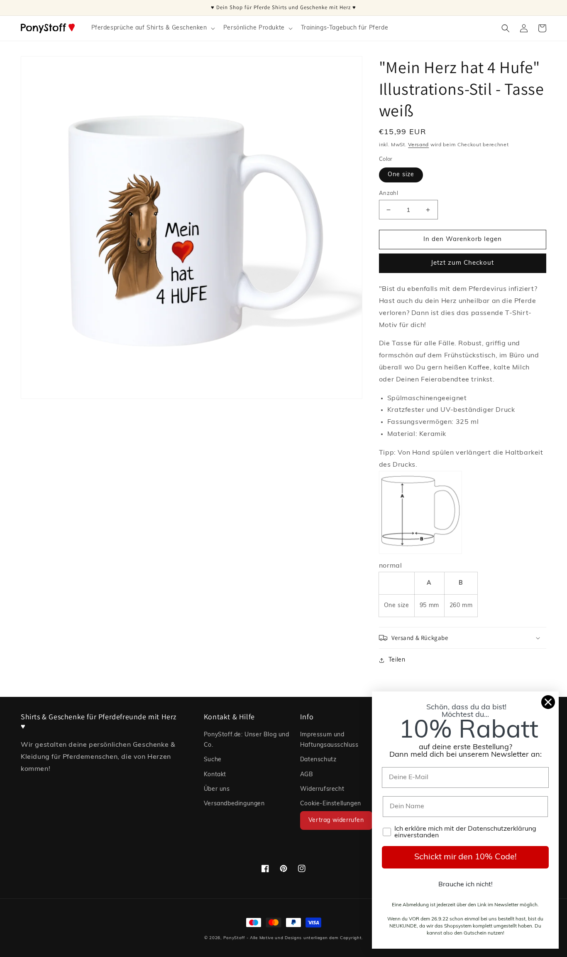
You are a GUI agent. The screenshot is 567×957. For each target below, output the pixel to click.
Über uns (217, 789)
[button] (152, 28)
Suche (213, 760)
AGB (306, 775)
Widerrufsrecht (322, 789)
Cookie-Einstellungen (330, 804)
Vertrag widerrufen (336, 820)
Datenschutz (318, 760)
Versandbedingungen (234, 804)
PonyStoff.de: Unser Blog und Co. (246, 740)
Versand (418, 145)
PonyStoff (234, 938)
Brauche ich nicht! (465, 884)
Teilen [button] (397, 660)
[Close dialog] (548, 702)
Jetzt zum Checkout (462, 263)
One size (401, 175)
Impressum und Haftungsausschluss (329, 740)
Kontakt (215, 775)
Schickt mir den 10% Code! (465, 857)
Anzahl (388, 193)
